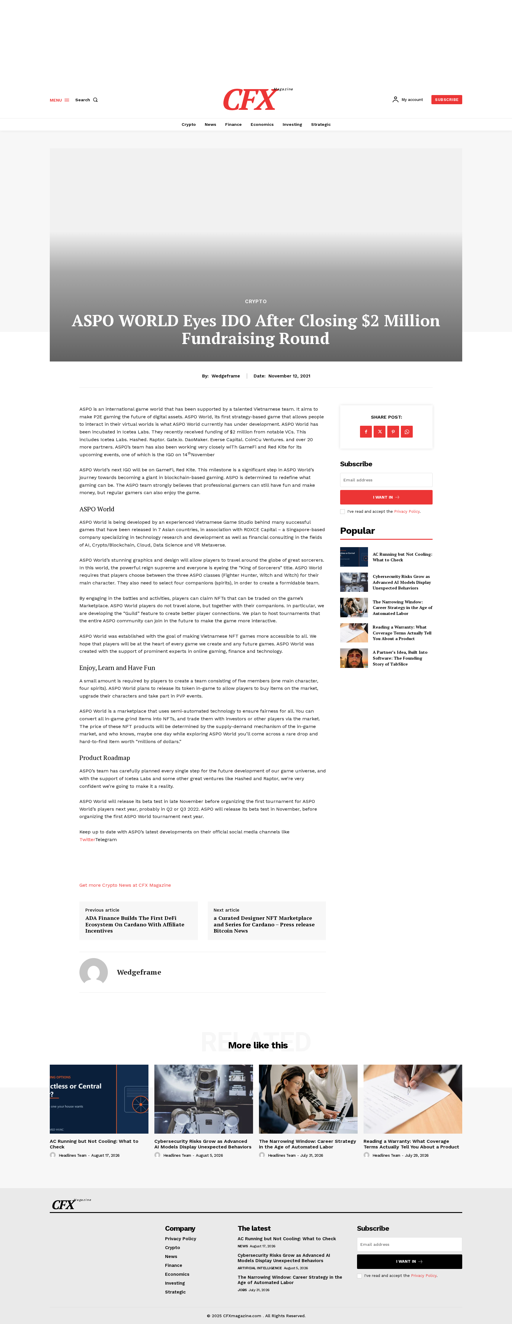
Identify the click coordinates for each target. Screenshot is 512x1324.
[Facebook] (366, 432)
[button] (87, 100)
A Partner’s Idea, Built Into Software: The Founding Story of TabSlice (400, 657)
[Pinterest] (393, 432)
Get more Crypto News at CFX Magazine (125, 885)
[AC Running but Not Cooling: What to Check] (354, 556)
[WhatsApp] (407, 432)
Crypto (256, 301)
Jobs (242, 1290)
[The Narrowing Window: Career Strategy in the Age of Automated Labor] (354, 607)
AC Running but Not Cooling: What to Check (402, 557)
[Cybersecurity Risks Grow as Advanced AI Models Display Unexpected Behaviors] (354, 582)
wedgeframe (226, 376)
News (243, 1246)
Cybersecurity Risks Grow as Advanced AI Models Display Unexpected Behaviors (402, 582)
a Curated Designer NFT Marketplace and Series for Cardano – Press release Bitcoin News (264, 924)
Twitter (87, 839)
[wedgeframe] (93, 972)
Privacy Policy (407, 511)
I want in (383, 497)
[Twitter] (379, 432)
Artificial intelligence (260, 1268)
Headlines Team (73, 1155)
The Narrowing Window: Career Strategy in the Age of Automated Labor (402, 607)
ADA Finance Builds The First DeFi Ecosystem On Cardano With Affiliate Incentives (134, 924)
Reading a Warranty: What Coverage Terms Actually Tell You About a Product (402, 632)
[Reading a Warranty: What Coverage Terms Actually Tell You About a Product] (354, 632)
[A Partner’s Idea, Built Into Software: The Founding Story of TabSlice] (354, 658)
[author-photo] (53, 1155)
